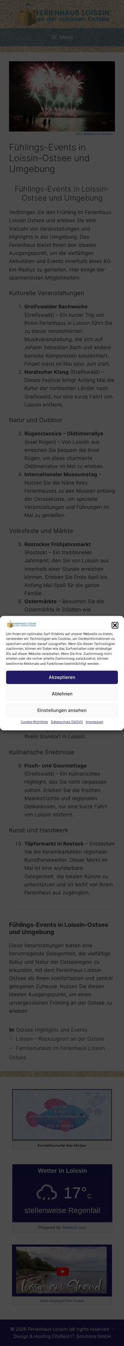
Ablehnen (62, 694)
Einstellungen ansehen (62, 710)
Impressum (94, 722)
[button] (115, 625)
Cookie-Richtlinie (34, 722)
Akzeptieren (62, 677)
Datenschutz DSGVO (67, 722)
